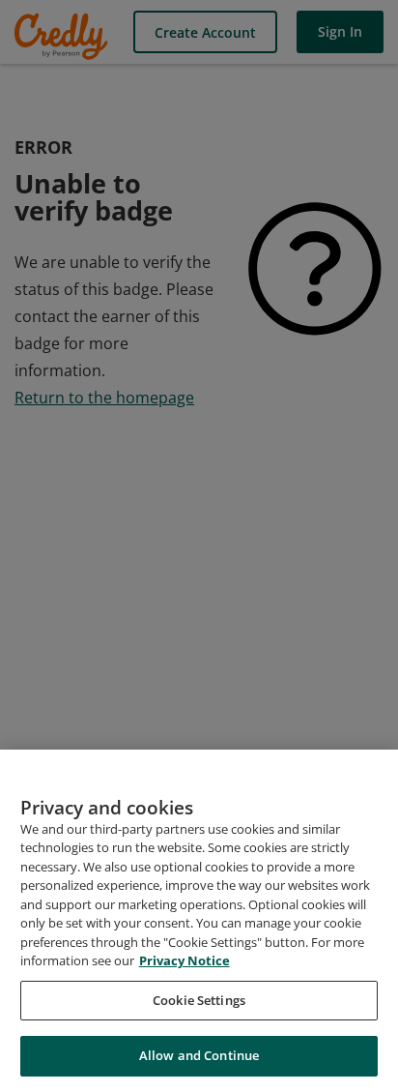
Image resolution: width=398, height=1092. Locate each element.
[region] (199, 921)
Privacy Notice (184, 960)
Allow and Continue (199, 1055)
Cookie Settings (199, 1000)
